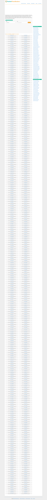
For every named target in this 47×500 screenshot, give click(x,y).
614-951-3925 (11, 481)
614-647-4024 (11, 351)
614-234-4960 (25, 61)
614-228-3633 (25, 55)
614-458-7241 (11, 232)
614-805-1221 (25, 429)
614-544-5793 (11, 280)
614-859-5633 (11, 450)
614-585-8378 (11, 308)
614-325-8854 (11, 141)
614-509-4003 (11, 262)
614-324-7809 (25, 139)
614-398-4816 (11, 193)
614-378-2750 (11, 180)
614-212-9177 (25, 42)
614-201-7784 (11, 35)
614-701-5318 (25, 377)
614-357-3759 (25, 165)
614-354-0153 (25, 163)
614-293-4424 (11, 115)
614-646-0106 (25, 349)
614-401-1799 (25, 195)
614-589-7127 (11, 310)
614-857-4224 (11, 448)
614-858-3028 (25, 448)
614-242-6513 (25, 68)
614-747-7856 (25, 405)
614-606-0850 (25, 323)
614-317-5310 (25, 135)
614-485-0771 (11, 249)
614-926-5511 (11, 468)
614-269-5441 (11, 94)
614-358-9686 (11, 167)
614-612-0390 (11, 327)
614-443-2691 (25, 219)
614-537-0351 (25, 275)
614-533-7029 (11, 275)
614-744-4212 (11, 403)
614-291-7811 (11, 113)
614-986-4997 (25, 487)
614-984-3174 (11, 487)
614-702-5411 (11, 379)
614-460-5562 (11, 234)
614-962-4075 (11, 483)
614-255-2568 (11, 81)
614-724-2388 (25, 388)
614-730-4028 (25, 394)
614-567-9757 (25, 295)
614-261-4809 (11, 87)
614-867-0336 (25, 450)
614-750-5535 (11, 409)
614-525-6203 (25, 269)
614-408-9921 (11, 202)
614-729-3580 (11, 394)
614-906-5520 (25, 461)
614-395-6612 (25, 189)
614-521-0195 (11, 269)
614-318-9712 (11, 137)
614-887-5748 (11, 455)
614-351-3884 (11, 161)
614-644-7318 (25, 347)
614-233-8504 (11, 61)
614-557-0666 (25, 286)
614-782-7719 (11, 422)
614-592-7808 (11, 312)
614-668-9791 (25, 362)
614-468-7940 (11, 241)
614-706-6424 (25, 379)
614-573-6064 (11, 301)
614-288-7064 (25, 109)
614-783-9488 (25, 422)
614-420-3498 (11, 208)
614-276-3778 (25, 100)
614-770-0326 (25, 416)
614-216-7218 (25, 44)
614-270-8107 (25, 94)
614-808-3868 (11, 433)
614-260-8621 (25, 85)
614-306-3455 (25, 126)
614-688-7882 (11, 375)
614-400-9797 (11, 195)
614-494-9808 (11, 254)
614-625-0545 (25, 336)
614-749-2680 (25, 407)
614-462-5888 (11, 236)
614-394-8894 (11, 189)
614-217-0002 (11, 46)
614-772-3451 (11, 418)
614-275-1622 (11, 100)
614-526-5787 (11, 271)
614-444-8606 (11, 221)
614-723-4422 (11, 388)
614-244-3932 (25, 70)
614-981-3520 (25, 485)
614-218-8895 (25, 46)
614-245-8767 (11, 72)
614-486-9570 (25, 249)
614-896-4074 (11, 457)
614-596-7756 (25, 314)
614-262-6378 (25, 87)
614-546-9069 (11, 282)
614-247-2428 (11, 74)
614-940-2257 (25, 474)
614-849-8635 (25, 446)
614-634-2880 (25, 342)
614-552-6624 (11, 284)
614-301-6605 (11, 122)
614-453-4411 (11, 228)
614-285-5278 (11, 107)
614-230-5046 (25, 57)
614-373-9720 (11, 176)
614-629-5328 (11, 340)
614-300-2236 (25, 120)
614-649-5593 (11, 353)
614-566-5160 (11, 295)
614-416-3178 (25, 204)
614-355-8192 (11, 165)
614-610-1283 (25, 325)
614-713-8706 (25, 381)
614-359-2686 (25, 167)
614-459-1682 (25, 232)
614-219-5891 (11, 48)
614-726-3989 (25, 390)
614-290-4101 (25, 111)
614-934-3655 (11, 472)
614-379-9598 (25, 180)
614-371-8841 (11, 174)
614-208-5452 (25, 40)
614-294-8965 (25, 115)
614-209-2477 (11, 42)
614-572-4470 (25, 299)
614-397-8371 (25, 191)
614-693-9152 (11, 377)
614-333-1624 (11, 148)
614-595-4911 (11, 314)
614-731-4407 (11, 396)
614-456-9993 (11, 230)
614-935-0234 (25, 472)
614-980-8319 (11, 485)
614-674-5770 (11, 366)
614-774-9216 (25, 418)
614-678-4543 (25, 368)
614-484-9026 (25, 247)
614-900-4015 (25, 457)
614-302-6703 (25, 122)
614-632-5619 (25, 340)
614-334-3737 (25, 148)
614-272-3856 (25, 96)
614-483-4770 (11, 247)
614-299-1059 (11, 120)
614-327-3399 (11, 143)
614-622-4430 (11, 334)
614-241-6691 (11, 68)
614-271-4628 (11, 96)
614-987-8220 (11, 489)
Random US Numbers (22, 498)
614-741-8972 (11, 401)
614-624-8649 (11, 336)
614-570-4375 (25, 297)
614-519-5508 (11, 267)
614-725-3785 (11, 390)
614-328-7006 (25, 143)
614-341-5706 (11, 154)
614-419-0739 (25, 206)
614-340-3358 (25, 152)
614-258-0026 (25, 83)
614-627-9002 (11, 338)
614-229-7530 (11, 57)
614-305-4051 (11, 126)
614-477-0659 (11, 243)
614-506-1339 (25, 258)
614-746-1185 (11, 405)
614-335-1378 (11, 150)
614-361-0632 (25, 169)
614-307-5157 (11, 128)
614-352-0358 (25, 161)
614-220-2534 (25, 48)
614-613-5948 (25, 327)
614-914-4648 (25, 463)
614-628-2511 (25, 338)
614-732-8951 (25, 396)
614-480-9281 (25, 243)
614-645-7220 (11, 349)
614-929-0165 (11, 470)
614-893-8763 (25, 455)
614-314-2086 (11, 133)
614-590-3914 (25, 310)
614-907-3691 (11, 463)
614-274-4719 (25, 98)
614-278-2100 (11, 102)
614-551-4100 (25, 282)
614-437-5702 (11, 215)
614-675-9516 (25, 366)
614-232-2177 (25, 59)
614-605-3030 (11, 323)
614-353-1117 (11, 163)
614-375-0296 (11, 178)
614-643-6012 (11, 347)
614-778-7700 (11, 420)
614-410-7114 (25, 202)
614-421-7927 (25, 208)
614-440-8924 (11, 217)
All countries (39, 3)
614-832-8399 (25, 442)
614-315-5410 (25, 133)
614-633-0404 (11, 342)
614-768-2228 (25, 414)
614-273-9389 (11, 98)
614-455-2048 (25, 228)
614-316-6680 (11, 135)
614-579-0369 (11, 303)
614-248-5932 (25, 74)
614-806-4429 (11, 431)
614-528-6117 (25, 271)
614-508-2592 (25, 260)
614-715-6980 (11, 383)
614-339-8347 (11, 152)
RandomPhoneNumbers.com (16, 498)
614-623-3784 (25, 334)
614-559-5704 (25, 288)
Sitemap (34, 498)
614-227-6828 (11, 55)
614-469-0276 (25, 241)
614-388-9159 (11, 187)
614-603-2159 (11, 321)
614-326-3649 (25, 141)
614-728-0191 (25, 392)
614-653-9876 (11, 355)
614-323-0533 (11, 139)
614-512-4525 (25, 262)
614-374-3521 (25, 176)
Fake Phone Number (27, 498)
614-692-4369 (25, 375)
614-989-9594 (25, 489)
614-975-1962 (25, 483)
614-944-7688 (11, 476)
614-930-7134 (25, 470)
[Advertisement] (18, 10)
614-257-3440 (11, 83)
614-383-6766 (25, 182)
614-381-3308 (11, 182)
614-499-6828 (25, 256)
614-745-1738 (25, 403)
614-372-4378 (25, 174)
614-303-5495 (11, 124)
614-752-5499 (25, 409)
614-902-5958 (11, 459)
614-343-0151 (25, 154)
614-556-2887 (11, 286)
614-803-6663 (25, 427)
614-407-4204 (25, 200)
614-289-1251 (11, 111)
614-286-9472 (25, 107)
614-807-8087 (25, 431)
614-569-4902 (11, 297)
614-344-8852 (11, 156)
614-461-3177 (25, 234)
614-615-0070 (11, 329)
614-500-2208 (11, 258)
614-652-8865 (25, 353)
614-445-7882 (25, 221)
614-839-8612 (25, 444)
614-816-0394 (25, 435)
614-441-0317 (25, 217)
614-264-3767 (25, 89)
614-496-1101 (11, 256)
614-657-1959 (25, 355)
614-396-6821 (11, 191)
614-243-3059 (11, 70)
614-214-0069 (11, 44)
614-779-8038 (25, 420)
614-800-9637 (11, 427)
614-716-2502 (25, 383)
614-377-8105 (25, 178)
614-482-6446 (25, 245)
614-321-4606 (25, 137)
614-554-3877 (25, 284)
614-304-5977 (25, 124)
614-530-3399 (11, 273)
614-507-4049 (11, 260)
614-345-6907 (25, 156)
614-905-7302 (11, 461)
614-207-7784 (11, 40)
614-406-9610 (11, 200)
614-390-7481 (25, 187)
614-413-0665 (11, 204)
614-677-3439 (11, 368)
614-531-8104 (25, 273)
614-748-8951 (11, 407)
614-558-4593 (11, 288)
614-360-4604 (11, 169)
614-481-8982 (11, 245)
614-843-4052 (11, 446)
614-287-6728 (11, 109)
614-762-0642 (11, 414)
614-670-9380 (25, 364)
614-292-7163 (25, 113)
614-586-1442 (25, 308)
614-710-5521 (11, 381)
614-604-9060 (25, 321)
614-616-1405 (25, 329)
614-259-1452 (11, 85)
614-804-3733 (11, 429)
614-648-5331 (25, 351)
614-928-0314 (25, 468)
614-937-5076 (11, 474)
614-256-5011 (25, 81)
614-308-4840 (25, 128)
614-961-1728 (25, 481)
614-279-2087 (25, 102)
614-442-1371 (11, 219)
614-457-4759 (25, 230)
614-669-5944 (11, 364)
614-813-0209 (25, 433)
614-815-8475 (11, 435)
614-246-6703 (25, 72)
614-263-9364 (11, 89)
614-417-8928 (11, 206)
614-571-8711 (11, 299)
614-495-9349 (25, 254)
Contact (31, 498)
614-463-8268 (25, 236)
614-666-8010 (11, 362)
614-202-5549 (25, 35)
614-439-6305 (25, 215)
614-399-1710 (25, 193)
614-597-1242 (11, 316)
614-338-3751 (25, 150)
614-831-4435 (11, 442)
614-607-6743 (11, 325)
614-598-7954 (25, 316)
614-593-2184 (25, 312)
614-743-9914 (25, 401)
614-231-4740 (11, 59)
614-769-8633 (11, 416)
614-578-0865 (25, 301)
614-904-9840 (25, 459)
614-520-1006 (25, 267)
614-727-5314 (11, 392)
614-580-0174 (25, 303)
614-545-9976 (25, 280)
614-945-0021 (25, 476)
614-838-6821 (11, 444)
